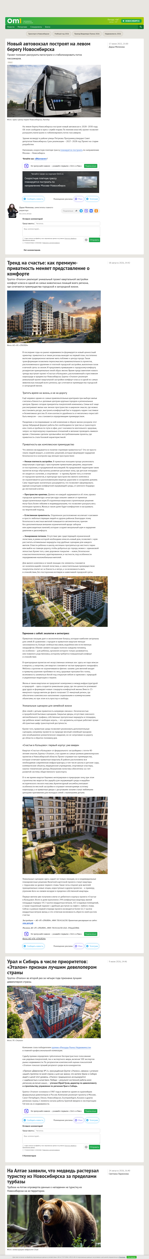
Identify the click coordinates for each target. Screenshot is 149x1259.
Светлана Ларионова (119, 1173)
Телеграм (94, 199)
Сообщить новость (35, 199)
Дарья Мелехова (117, 46)
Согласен (131, 1257)
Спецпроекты (36, 27)
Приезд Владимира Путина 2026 (86, 34)
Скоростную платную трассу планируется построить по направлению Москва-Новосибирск (45, 182)
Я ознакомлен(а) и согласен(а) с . (42, 243)
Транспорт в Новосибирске (38, 34)
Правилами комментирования (51, 243)
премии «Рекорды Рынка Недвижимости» (71, 1047)
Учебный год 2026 (62, 34)
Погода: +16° (113, 20)
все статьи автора (25, 213)
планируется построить (71, 150)
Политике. (122, 1257)
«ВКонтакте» (40, 158)
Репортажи (22, 27)
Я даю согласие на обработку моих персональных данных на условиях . (49, 239)
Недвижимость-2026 (113, 34)
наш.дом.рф (27, 923)
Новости (10, 27)
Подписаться (90, 166)
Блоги (47, 27)
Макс (80, 199)
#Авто (10, 62)
